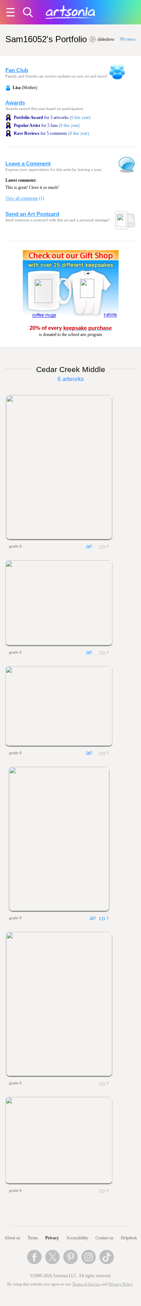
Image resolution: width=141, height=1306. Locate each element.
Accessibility (77, 1237)
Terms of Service (86, 1284)
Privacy (52, 1237)
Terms (32, 1237)
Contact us (104, 1237)
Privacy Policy (121, 1284)
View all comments (21, 198)
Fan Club (16, 70)
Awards (15, 103)
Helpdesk (129, 1237)
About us (12, 1237)
